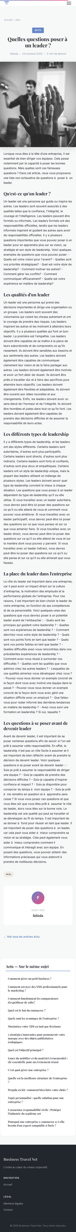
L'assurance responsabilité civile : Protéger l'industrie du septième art (34, 1111)
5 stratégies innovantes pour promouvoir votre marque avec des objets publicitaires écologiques (36, 1038)
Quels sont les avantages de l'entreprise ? (33, 1018)
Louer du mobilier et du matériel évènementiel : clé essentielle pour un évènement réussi (38, 1060)
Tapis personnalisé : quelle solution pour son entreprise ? (35, 1099)
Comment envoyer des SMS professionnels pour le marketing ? (37, 988)
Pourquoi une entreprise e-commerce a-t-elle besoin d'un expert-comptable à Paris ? (36, 1123)
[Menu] (68, 3)
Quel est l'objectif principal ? (25, 1050)
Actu (17, 19)
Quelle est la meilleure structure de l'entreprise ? (37, 1080)
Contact (8, 1209)
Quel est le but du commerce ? (26, 1010)
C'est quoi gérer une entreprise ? (28, 1070)
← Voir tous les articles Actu (22, 936)
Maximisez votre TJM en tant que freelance (34, 1026)
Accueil (8, 19)
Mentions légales (13, 1203)
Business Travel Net (20, 1159)
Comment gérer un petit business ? (29, 978)
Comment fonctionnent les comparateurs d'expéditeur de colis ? (33, 1000)
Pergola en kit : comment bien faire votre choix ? (38, 1090)
